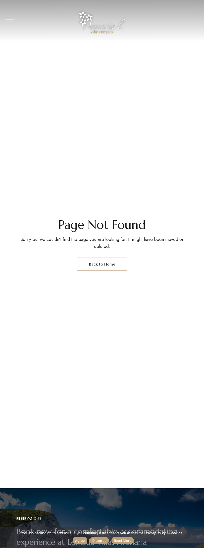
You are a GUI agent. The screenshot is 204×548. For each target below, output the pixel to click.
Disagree (99, 541)
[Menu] (9, 19)
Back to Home (102, 264)
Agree (80, 541)
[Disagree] (197, 537)
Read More (122, 541)
